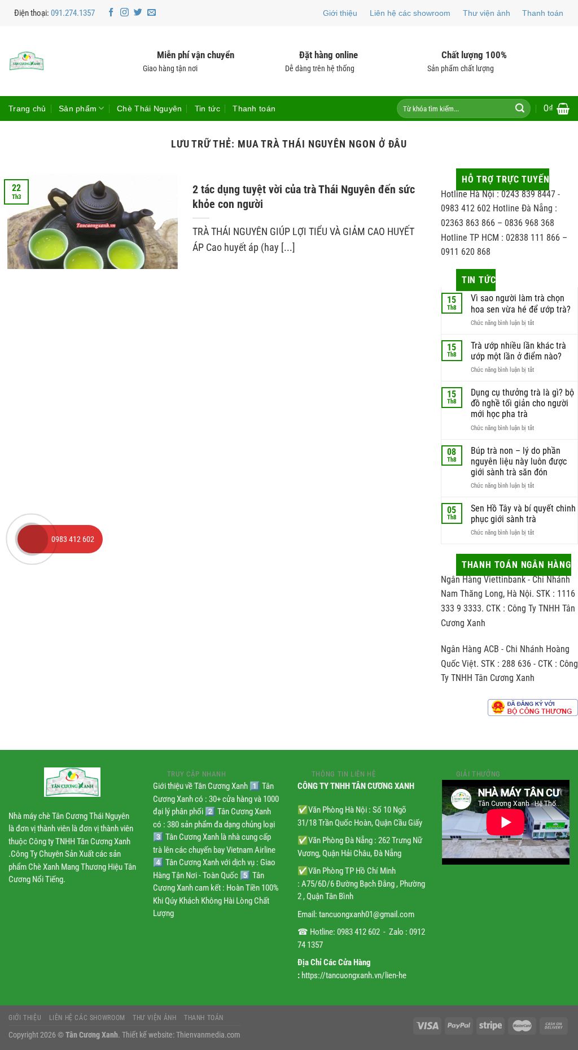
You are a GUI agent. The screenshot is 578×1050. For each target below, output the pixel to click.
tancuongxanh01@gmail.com (366, 914)
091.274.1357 (73, 13)
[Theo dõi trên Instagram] (124, 13)
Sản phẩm (78, 108)
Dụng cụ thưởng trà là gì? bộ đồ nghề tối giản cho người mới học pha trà (522, 403)
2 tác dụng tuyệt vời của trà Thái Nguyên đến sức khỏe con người (303, 197)
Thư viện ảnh (486, 13)
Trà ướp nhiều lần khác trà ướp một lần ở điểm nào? (518, 351)
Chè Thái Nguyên (149, 108)
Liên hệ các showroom (410, 13)
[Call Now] (31, 539)
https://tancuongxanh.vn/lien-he (353, 975)
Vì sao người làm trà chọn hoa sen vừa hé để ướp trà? (521, 303)
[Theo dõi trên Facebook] (111, 13)
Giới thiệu (340, 13)
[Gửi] (519, 108)
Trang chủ (27, 108)
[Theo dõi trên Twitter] (138, 13)
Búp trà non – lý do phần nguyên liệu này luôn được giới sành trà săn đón (519, 461)
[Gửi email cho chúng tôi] (151, 13)
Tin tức (207, 108)
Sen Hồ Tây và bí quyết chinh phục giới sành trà (523, 513)
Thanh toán (542, 13)
